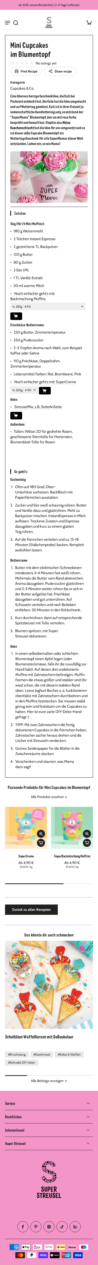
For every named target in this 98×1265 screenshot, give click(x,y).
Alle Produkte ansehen (47, 797)
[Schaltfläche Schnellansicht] (41, 834)
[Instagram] (49, 1226)
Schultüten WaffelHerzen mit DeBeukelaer (39, 1036)
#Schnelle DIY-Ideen (21, 1062)
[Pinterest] (35, 1226)
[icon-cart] (87, 22)
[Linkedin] (75, 1226)
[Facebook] (22, 1226)
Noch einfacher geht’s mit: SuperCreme (45, 382)
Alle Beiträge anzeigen (47, 1081)
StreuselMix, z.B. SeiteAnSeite (38, 407)
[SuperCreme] (26, 828)
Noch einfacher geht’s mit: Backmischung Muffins (32, 296)
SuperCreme (26, 856)
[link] (66, 797)
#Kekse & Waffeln (69, 1054)
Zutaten (19, 213)
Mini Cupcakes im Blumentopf (30, 49)
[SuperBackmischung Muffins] (72, 828)
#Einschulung (17, 1054)
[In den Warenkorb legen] (41, 843)
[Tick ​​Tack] (62, 1226)
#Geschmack (41, 1054)
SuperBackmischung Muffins (72, 856)
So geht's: (21, 471)
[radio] (12, 63)
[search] (15, 22)
